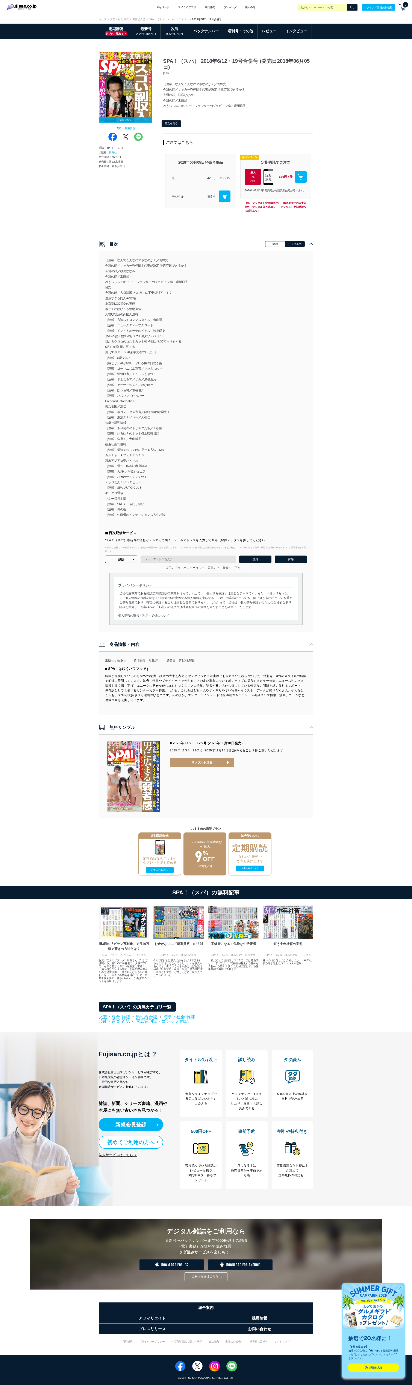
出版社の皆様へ (234, 1341)
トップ (102, 19)
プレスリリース (152, 1329)
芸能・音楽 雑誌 (114, 1021)
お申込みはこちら (159, 870)
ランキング (230, 7)
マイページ (163, 7)
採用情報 (259, 1318)
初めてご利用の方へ (131, 1142)
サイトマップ (282, 1341)
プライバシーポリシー (152, 1341)
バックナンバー (179, 19)
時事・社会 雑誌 (179, 1016)
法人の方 (250, 7)
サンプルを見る (201, 762)
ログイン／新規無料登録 (378, 7)
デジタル (178, 196)
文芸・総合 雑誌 (119, 19)
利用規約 (127, 1341)
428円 (211, 178)
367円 (211, 196)
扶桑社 (113, 152)
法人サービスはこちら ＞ (118, 1155)
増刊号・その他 (240, 31)
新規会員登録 (130, 1124)
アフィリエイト (152, 1318)
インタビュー (296, 31)
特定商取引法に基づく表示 (186, 1341)
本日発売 (210, 7)
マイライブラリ (187, 7)
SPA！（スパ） (158, 19)
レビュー (269, 31)
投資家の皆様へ (259, 1341)
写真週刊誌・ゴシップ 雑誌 (162, 1021)
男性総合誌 (138, 19)
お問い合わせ (259, 1329)
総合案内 (206, 1307)
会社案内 (214, 1341)
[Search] (352, 7)
